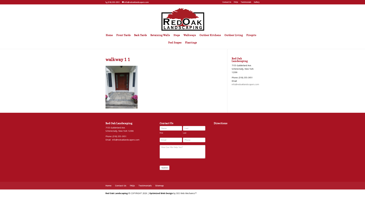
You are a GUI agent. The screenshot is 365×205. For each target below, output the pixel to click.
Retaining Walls (160, 35)
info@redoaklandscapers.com (245, 84)
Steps (177, 35)
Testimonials (246, 2)
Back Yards (140, 35)
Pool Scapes (175, 43)
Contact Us (226, 2)
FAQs (236, 2)
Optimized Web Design (161, 193)
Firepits (251, 35)
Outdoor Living (233, 35)
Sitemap (159, 185)
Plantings (191, 43)
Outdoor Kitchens (210, 35)
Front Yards (123, 35)
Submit (164, 168)
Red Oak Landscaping (117, 193)
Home (109, 35)
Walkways (189, 35)
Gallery (256, 2)
